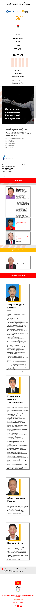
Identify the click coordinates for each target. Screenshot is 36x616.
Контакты (18, 70)
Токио (18, 45)
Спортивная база (18, 83)
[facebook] (14, 55)
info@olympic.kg (18, 599)
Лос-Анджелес (18, 38)
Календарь (18, 49)
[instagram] (18, 55)
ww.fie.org (5, 176)
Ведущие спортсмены (18, 80)
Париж (18, 42)
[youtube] (21, 55)
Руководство (18, 73)
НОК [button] (18, 35)
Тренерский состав (18, 76)
